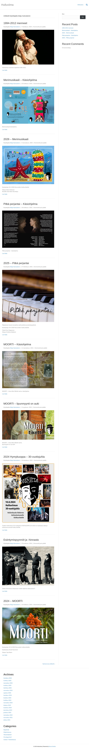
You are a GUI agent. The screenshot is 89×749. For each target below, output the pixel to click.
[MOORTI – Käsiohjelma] (28, 369)
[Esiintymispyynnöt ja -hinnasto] (28, 566)
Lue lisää (4, 70)
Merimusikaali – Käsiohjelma (20, 80)
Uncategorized (7, 737)
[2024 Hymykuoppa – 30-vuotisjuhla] (28, 493)
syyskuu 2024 (7, 693)
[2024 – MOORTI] (28, 625)
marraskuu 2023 (8, 702)
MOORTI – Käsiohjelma (17, 344)
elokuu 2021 (6, 720)
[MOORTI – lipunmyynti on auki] (28, 425)
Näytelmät (6, 729)
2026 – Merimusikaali (15, 139)
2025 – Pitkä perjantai (16, 263)
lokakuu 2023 (7, 705)
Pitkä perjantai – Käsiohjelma (20, 203)
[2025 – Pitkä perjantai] (28, 295)
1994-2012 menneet (15, 23)
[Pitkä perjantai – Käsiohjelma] (28, 229)
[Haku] (86, 5)
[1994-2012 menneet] (28, 47)
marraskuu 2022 (8, 715)
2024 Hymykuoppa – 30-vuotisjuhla (24, 456)
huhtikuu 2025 (7, 685)
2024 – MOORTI (13, 601)
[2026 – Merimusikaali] (28, 165)
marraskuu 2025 (8, 683)
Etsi (63, 14)
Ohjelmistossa (7, 732)
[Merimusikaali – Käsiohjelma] (28, 105)
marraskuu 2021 (8, 717)
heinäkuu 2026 (7, 678)
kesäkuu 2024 (7, 698)
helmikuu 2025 (7, 688)
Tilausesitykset (7, 734)
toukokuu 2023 (7, 707)
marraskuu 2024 (8, 690)
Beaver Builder (52, 746)
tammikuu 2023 (7, 710)
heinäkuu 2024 (7, 695)
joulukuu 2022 (7, 712)
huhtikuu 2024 (7, 700)
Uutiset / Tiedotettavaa (9, 739)
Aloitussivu (80, 4)
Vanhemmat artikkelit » (49, 664)
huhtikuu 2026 (7, 680)
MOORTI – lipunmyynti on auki (21, 403)
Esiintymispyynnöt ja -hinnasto (21, 539)
